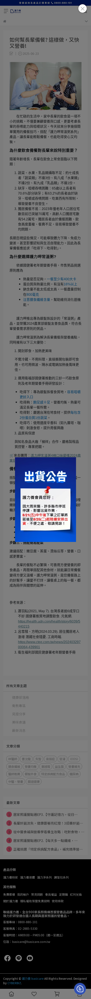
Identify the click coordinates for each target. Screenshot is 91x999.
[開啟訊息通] (80, 989)
